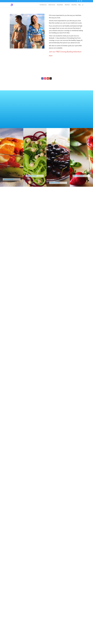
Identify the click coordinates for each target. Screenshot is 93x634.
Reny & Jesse (7, 175)
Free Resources (43, 4)
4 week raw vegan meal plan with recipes (55, 162)
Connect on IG (53, 507)
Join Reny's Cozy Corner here (59, 72)
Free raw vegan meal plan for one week (81, 160)
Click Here (53, 66)
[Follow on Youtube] (48, 78)
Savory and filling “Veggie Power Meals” (34, 160)
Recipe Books (60, 4)
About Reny (74, 4)
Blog (79, 4)
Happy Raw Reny (32, 171)
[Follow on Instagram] (45, 78)
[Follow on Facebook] (42, 78)
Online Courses (51, 4)
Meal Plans (67, 4)
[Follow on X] (50, 78)
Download (8, 179)
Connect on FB (39, 507)
